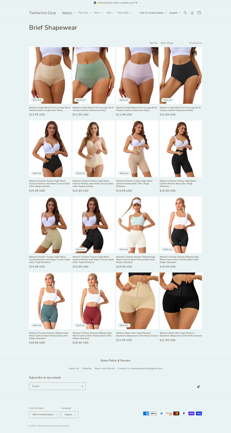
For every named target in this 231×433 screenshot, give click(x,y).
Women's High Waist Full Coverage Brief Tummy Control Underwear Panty (49, 109)
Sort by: (154, 42)
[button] (68, 12)
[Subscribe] (82, 386)
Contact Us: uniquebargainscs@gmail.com (140, 368)
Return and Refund (105, 368)
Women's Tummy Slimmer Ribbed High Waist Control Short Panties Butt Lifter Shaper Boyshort (135, 260)
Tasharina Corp (44, 425)
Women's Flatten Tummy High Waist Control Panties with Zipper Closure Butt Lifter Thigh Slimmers (49, 260)
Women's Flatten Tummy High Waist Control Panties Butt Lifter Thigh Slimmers (134, 184)
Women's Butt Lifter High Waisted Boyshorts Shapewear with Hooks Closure (137, 334)
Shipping (86, 368)
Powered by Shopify (60, 425)
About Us (74, 368)
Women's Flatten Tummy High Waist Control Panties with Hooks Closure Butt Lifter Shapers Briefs (49, 184)
